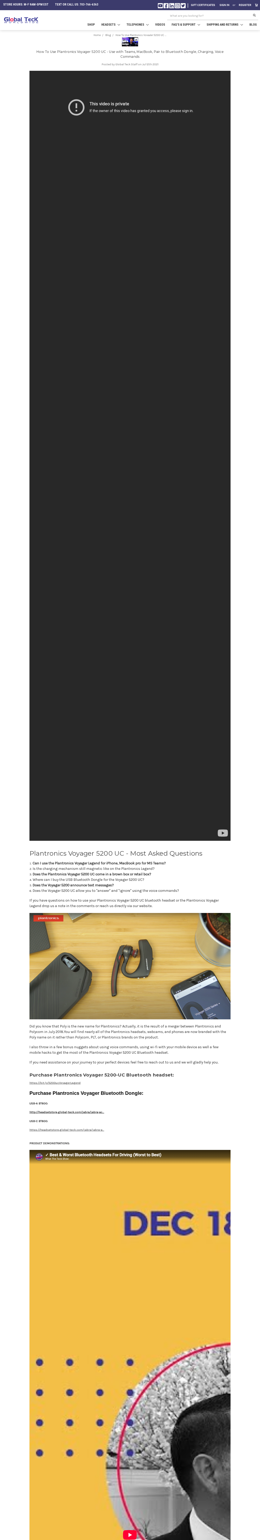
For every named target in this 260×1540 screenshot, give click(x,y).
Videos (160, 24)
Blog (253, 24)
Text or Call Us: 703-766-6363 (76, 4)
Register (245, 5)
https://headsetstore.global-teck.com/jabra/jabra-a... (66, 1130)
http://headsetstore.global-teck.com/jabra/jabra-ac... (66, 1112)
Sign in (224, 5)
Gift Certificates (203, 5)
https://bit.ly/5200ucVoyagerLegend (55, 1083)
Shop (91, 24)
